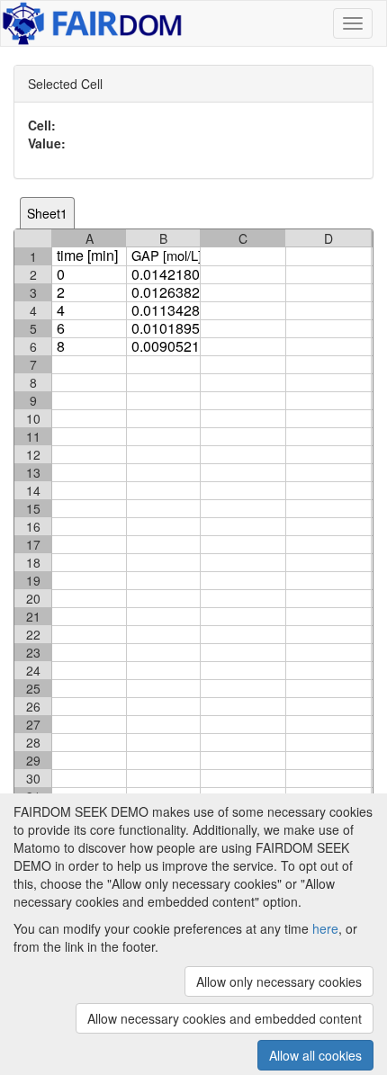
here (325, 928)
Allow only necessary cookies (279, 981)
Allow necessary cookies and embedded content (224, 1018)
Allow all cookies (315, 1055)
